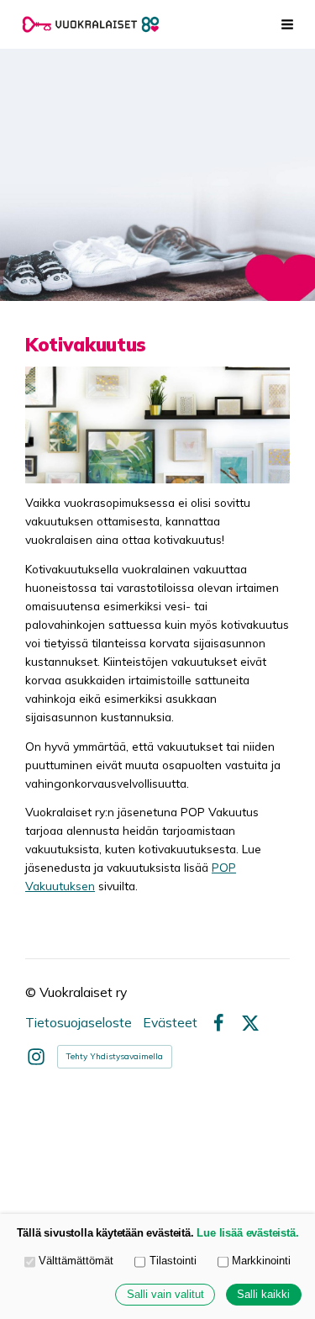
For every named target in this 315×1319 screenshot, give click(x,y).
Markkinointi (261, 1261)
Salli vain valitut (165, 1295)
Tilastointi (173, 1261)
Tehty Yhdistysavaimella (114, 1056)
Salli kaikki (263, 1295)
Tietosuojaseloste (78, 1023)
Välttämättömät (76, 1261)
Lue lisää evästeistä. (247, 1233)
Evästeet (170, 1023)
